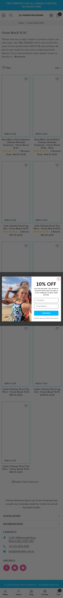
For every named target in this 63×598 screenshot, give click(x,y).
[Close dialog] (58, 279)
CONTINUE (46, 313)
